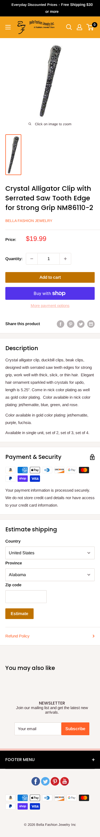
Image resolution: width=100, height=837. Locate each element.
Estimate (19, 613)
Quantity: (14, 258)
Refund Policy (17, 636)
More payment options (50, 305)
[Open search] (69, 27)
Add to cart (50, 277)
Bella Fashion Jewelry (28, 221)
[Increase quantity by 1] (65, 258)
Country (13, 541)
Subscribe (75, 728)
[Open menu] (8, 27)
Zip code (13, 585)
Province (13, 563)
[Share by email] (91, 324)
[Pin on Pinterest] (70, 324)
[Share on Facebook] (60, 324)
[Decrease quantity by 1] (31, 258)
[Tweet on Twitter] (81, 324)
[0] (90, 27)
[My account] (79, 27)
